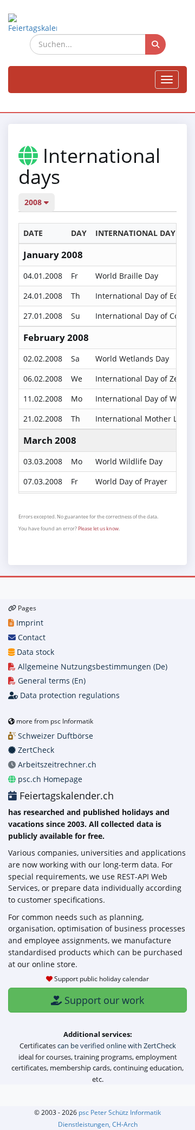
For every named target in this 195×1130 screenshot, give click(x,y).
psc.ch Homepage (49, 779)
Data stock (34, 652)
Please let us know (98, 528)
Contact (31, 637)
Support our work (103, 1000)
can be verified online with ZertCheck (116, 1045)
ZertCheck (35, 750)
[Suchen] (155, 44)
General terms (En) (51, 680)
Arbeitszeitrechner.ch (56, 764)
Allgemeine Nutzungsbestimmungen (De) (91, 666)
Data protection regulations (69, 695)
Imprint (28, 622)
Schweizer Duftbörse (54, 736)
